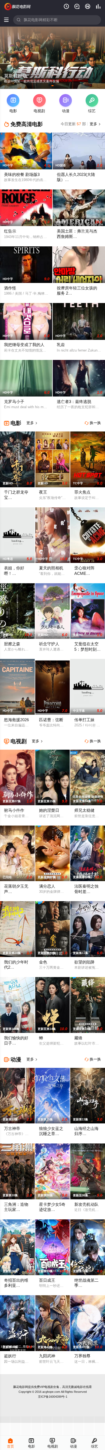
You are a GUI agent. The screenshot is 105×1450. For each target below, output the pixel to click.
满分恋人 (47, 886)
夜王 (43, 492)
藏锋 (78, 1038)
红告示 (10, 231)
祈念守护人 (49, 644)
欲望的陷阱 (84, 962)
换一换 (93, 423)
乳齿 (61, 345)
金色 (43, 962)
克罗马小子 (14, 401)
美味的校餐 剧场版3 (22, 174)
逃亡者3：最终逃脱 (74, 401)
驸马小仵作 (14, 810)
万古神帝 (12, 1128)
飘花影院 (17, 6)
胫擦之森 (12, 644)
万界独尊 (82, 1356)
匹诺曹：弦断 (51, 720)
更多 (95, 124)
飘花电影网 (20, 1386)
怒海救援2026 (16, 720)
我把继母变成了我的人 (24, 345)
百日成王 (47, 1280)
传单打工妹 (84, 720)
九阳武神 (47, 1356)
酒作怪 (10, 288)
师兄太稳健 (84, 810)
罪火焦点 (82, 492)
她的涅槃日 (49, 810)
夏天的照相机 (51, 568)
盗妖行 (10, 1356)
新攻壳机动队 (86, 1204)
